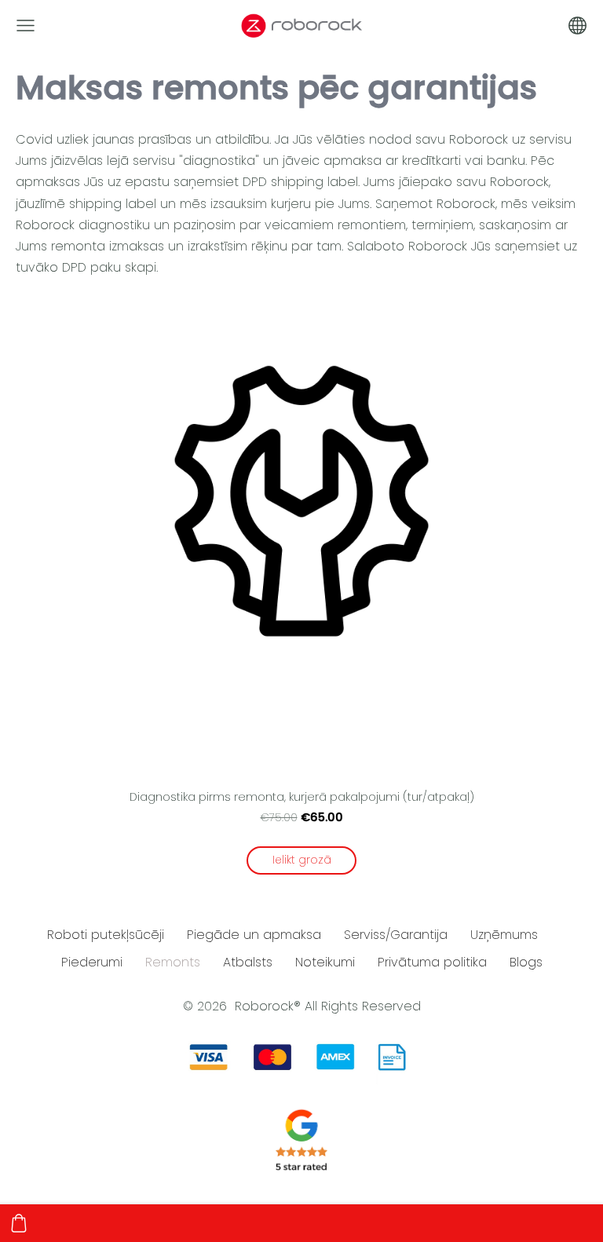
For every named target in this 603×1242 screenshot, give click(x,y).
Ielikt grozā (301, 860)
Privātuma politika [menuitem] (432, 962)
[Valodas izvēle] (577, 25)
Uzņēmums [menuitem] (504, 935)
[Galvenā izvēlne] (25, 25)
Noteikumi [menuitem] (325, 962)
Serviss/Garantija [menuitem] (396, 935)
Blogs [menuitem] (526, 962)
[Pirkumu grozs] (19, 1223)
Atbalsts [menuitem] (247, 962)
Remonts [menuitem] (172, 962)
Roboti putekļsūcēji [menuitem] (105, 935)
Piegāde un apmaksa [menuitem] (254, 935)
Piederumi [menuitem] (91, 962)
